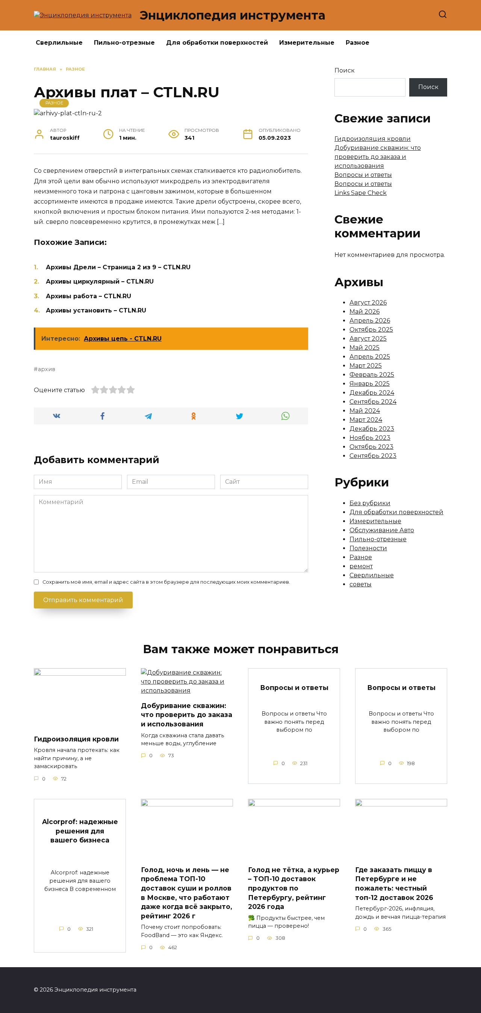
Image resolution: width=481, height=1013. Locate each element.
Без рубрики (369, 503)
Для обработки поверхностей (217, 42)
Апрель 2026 (369, 320)
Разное (357, 42)
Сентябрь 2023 (372, 455)
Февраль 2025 (371, 374)
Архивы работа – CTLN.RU (88, 296)
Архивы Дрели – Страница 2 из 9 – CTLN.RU (118, 267)
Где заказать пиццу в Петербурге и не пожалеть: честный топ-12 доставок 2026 (394, 883)
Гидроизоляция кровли (372, 138)
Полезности (368, 548)
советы (360, 584)
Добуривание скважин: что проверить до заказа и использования (377, 156)
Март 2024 (365, 419)
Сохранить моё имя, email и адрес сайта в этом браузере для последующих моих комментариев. (166, 582)
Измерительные (306, 42)
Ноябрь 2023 (369, 437)
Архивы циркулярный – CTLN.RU (100, 281)
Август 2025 (368, 338)
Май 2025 (364, 347)
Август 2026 (368, 302)
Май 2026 (364, 311)
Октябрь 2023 (371, 446)
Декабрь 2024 (371, 392)
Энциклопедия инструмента (232, 15)
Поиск (344, 70)
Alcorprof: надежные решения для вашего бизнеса (80, 831)
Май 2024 (364, 410)
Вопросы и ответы (363, 174)
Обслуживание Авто (381, 530)
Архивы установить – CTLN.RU (96, 310)
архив (46, 369)
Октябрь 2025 (371, 329)
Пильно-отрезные (124, 42)
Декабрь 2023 (371, 428)
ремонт (361, 566)
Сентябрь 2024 (372, 401)
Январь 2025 (369, 383)
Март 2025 (365, 365)
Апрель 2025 (369, 356)
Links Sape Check (360, 192)
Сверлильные (59, 42)
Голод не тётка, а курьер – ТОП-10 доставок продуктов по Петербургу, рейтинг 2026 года (293, 887)
